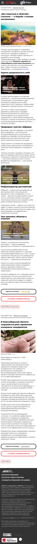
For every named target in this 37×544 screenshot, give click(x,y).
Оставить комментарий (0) (18, 299)
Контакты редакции (10, 475)
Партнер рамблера (17, 534)
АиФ (13, 354)
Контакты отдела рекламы (13, 477)
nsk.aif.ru (26, 69)
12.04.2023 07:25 (6, 8)
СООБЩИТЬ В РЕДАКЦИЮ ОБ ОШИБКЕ (16, 480)
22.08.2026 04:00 (6, 316)
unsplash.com (27, 46)
